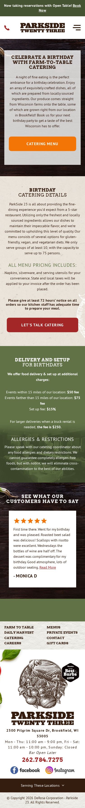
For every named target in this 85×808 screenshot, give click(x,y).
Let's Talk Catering (42, 324)
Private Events (62, 632)
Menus (53, 627)
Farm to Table (19, 627)
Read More (47, 567)
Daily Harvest (19, 632)
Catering (14, 638)
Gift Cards (57, 643)
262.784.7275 (42, 759)
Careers (12, 643)
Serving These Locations (40, 785)
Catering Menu (42, 143)
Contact (55, 638)
